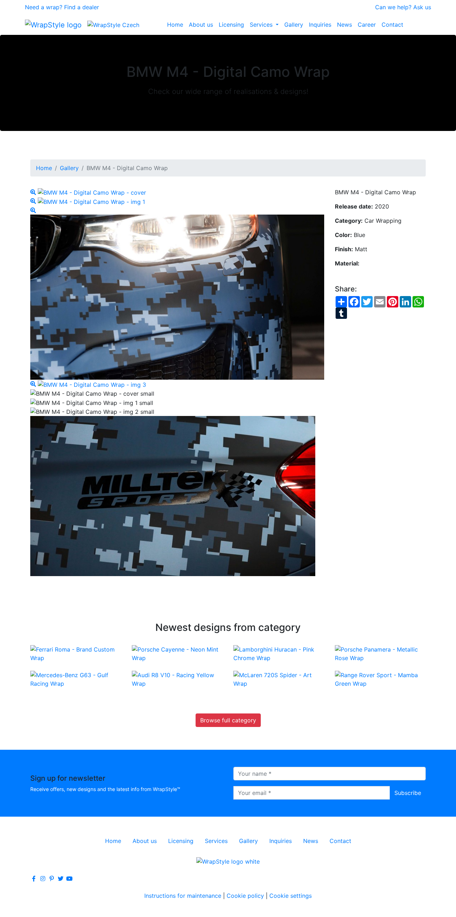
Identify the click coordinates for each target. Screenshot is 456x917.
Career (367, 24)
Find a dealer (81, 7)
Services (262, 24)
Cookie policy (245, 895)
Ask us (422, 7)
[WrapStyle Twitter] (60, 878)
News (344, 24)
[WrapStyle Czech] (113, 24)
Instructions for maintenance (182, 895)
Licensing (231, 24)
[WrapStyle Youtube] (69, 878)
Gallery (293, 24)
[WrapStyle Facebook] (33, 878)
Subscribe (407, 792)
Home (175, 24)
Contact (392, 24)
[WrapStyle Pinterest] (51, 878)
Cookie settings (290, 895)
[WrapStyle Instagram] (42, 878)
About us (201, 24)
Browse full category (228, 720)
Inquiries (320, 24)
